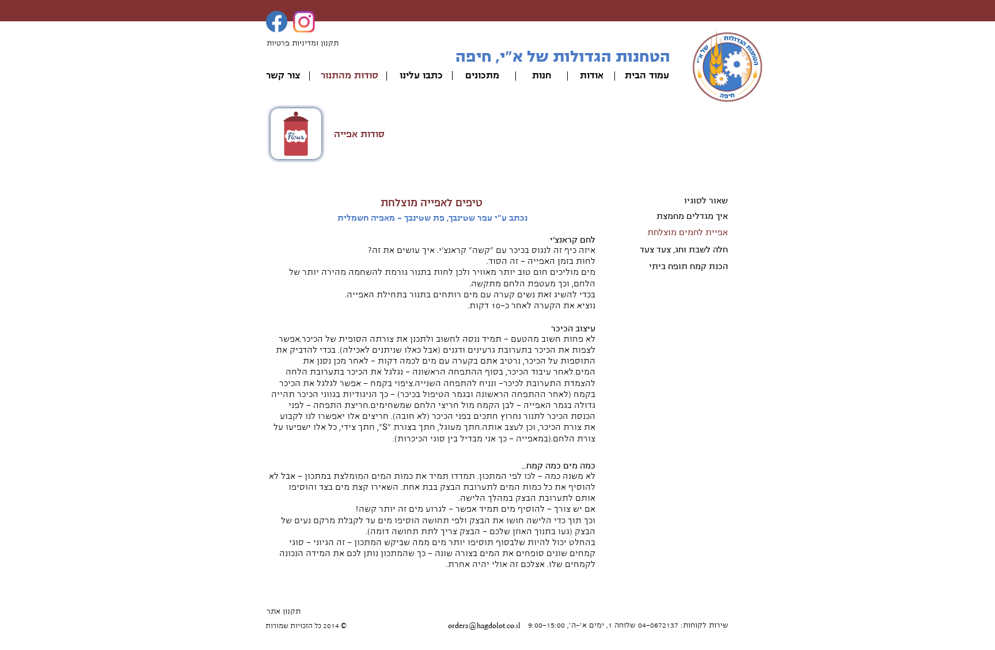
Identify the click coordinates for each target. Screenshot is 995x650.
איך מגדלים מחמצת (692, 216)
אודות (591, 75)
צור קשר (283, 75)
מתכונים (482, 75)
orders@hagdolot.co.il (484, 626)
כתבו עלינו (421, 75)
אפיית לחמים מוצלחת (687, 232)
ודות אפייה (356, 134)
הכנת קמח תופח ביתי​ (688, 266)
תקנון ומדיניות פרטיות (303, 43)
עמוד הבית (647, 75)
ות (537, 75)
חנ (547, 75)
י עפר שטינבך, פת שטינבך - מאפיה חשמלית (417, 217)
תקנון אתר (284, 611)
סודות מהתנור (349, 75)
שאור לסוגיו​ (706, 200)
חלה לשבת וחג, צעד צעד (684, 249)
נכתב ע (514, 217)
